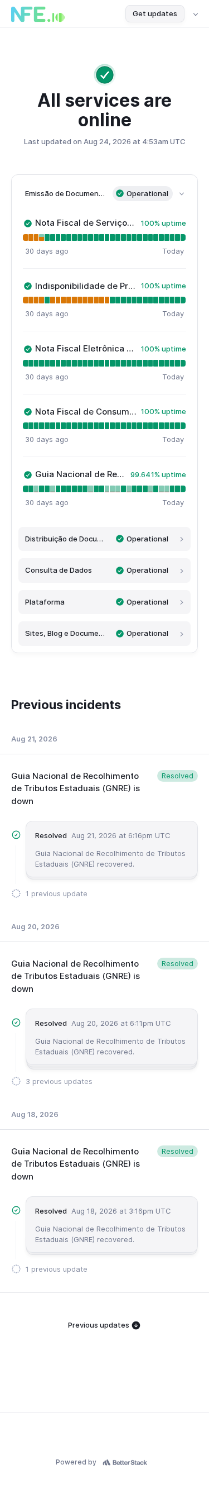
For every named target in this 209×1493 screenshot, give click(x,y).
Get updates (155, 13)
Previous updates (99, 1324)
